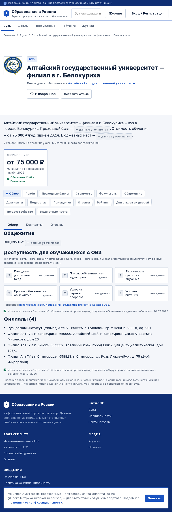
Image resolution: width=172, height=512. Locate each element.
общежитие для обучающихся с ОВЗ (86, 304)
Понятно (154, 498)
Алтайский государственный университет (102, 83)
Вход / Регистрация (148, 13)
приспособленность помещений (40, 304)
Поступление (45, 25)
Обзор (14, 193)
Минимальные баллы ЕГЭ (21, 441)
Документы (14, 202)
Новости (95, 447)
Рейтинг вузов (99, 422)
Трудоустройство (19, 211)
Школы (23, 25)
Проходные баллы (55, 193)
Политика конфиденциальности (27, 483)
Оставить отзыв (76, 94)
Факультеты (108, 193)
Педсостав (38, 202)
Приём (30, 193)
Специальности (100, 416)
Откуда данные (15, 477)
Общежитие (133, 193)
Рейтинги (69, 25)
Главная (9, 35)
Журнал (115, 13)
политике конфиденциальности (37, 502)
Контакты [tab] (34, 224)
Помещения (62, 202)
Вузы (7, 25)
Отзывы (9, 459)
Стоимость (84, 193)
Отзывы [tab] (57, 224)
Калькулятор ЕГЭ (16, 447)
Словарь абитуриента (20, 453)
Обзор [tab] (13, 224)
